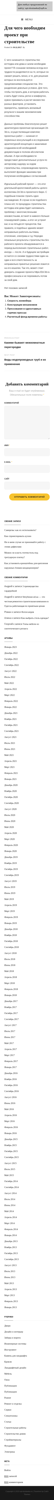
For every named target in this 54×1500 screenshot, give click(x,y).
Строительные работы (15, 1428)
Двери (7, 1326)
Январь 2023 (10, 647)
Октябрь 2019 (11, 869)
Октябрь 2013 (11, 1253)
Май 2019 (9, 899)
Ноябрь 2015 (10, 1145)
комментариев (13, 1482)
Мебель (8, 1374)
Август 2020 (10, 809)
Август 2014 (10, 1193)
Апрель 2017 (10, 1049)
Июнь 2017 (9, 1037)
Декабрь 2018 (11, 929)
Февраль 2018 (11, 989)
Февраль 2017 (11, 1061)
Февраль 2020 (11, 845)
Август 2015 (10, 1163)
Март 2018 (9, 983)
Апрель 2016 (10, 1115)
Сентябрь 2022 (11, 665)
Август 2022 (10, 671)
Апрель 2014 (10, 1217)
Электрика (9, 1452)
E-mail (8, 462)
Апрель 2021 (10, 761)
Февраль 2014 (11, 1229)
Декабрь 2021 (11, 713)
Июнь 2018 (9, 965)
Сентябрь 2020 (11, 803)
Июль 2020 (9, 815)
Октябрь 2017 (11, 1013)
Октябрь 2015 (11, 1151)
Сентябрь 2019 (11, 875)
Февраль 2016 (11, 1127)
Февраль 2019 (11, 917)
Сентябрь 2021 (11, 731)
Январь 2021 (10, 779)
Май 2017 (9, 1043)
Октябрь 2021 (11, 725)
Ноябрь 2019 (10, 863)
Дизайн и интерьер (13, 1332)
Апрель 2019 (10, 905)
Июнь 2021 (9, 749)
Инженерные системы (15, 1344)
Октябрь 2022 (11, 659)
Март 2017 (9, 1055)
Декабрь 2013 (11, 1241)
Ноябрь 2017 (10, 1007)
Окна (7, 1380)
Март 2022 (9, 695)
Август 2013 (10, 1265)
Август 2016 (10, 1097)
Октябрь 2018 (11, 941)
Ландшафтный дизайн (15, 1368)
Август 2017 (10, 1025)
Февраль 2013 (11, 1301)
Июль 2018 (9, 959)
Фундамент (10, 1446)
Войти (7, 1470)
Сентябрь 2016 (11, 1091)
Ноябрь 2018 (10, 935)
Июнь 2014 (9, 1205)
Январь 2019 (10, 923)
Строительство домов (15, 1434)
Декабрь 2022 (11, 653)
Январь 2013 (10, 1307)
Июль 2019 (9, 887)
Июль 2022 (9, 677)
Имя (7, 445)
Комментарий (11, 403)
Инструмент (10, 1350)
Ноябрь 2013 (10, 1247)
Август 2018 (10, 953)
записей (10, 1476)
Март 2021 (9, 767)
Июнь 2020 (9, 821)
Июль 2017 (9, 1031)
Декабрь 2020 (11, 785)
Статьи (7, 1422)
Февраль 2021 (11, 773)
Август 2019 (10, 881)
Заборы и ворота (12, 1338)
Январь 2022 (10, 707)
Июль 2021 (9, 743)
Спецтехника (10, 1416)
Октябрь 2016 (11, 1085)
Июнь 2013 (9, 1277)
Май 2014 (9, 1211)
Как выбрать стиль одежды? (35, 618)
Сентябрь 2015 (11, 1157)
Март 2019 (9, 911)
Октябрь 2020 (11, 797)
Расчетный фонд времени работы (27, 317)
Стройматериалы (12, 1440)
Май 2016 (9, 1109)
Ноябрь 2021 (10, 719)
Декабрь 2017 (11, 1001)
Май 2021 (9, 755)
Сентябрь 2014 (11, 1187)
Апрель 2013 (10, 1289)
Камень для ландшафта (15, 1356)
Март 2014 (9, 1223)
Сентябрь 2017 (11, 1019)
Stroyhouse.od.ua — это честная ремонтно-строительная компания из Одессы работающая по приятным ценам (26, 601)
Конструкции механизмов (22, 305)
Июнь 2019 (9, 893)
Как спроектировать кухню (17, 536)
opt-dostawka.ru (26, 1491)
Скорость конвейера (19, 301)
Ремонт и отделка (13, 1404)
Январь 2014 (10, 1235)
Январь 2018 (10, 995)
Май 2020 (9, 827)
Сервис (8, 1410)
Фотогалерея (27, 612)
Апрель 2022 (10, 689)
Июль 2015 (9, 1169)
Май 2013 (9, 1283)
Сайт (6, 479)
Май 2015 (9, 1175)
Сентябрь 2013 (11, 1259)
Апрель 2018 (10, 977)
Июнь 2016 (9, 1103)
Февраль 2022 (11, 701)
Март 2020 (9, 839)
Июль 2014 (9, 1199)
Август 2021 (10, 737)
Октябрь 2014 (11, 1181)
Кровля (8, 1362)
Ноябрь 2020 (10, 791)
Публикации (10, 1386)
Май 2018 (9, 971)
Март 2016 (9, 1121)
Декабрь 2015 (11, 1139)
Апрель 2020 (10, 833)
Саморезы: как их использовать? (20, 530)
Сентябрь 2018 (11, 947)
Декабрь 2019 (11, 857)
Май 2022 (9, 683)
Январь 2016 (10, 1133)
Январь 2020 (10, 851)
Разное (7, 1398)
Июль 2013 (9, 1271)
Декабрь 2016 (11, 1073)
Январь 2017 (10, 1067)
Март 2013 (9, 1295)
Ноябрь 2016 (10, 1079)
